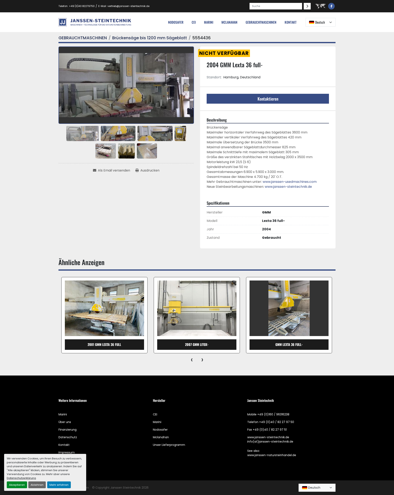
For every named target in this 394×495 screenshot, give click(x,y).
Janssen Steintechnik (125, 488)
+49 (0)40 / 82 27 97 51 (270, 430)
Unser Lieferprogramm (169, 445)
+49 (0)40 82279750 (82, 6)
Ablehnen (37, 485)
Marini (208, 22)
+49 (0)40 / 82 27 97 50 (276, 422)
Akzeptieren (17, 485)
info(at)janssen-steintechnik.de (270, 441)
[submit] (307, 6)
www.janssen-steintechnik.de (288, 186)
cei (194, 22)
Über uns (64, 422)
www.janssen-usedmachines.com (290, 181)
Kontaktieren (268, 99)
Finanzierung (67, 430)
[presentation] (192, 359)
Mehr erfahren (59, 485)
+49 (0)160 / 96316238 (273, 414)
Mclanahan (161, 437)
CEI (155, 414)
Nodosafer (160, 430)
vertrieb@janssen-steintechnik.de (128, 6)
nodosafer (175, 22)
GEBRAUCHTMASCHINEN (261, 22)
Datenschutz (67, 437)
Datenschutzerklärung (21, 478)
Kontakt (291, 22)
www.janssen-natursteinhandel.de (271, 455)
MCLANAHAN (229, 22)
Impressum (66, 452)
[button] (261, 22)
